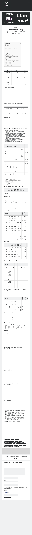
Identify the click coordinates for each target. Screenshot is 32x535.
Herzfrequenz (7, 44)
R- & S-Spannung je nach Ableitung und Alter (11, 52)
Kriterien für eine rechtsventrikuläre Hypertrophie (12, 60)
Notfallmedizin (21, 442)
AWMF (11, 37)
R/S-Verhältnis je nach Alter (9, 55)
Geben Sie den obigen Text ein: (8, 493)
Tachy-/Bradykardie (7, 45)
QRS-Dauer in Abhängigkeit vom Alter (10, 50)
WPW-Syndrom (16, 446)
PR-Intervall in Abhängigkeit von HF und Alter (11, 48)
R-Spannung (8, 53)
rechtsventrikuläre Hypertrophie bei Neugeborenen (12, 61)
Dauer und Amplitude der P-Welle (9, 49)
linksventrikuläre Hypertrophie (14, 442)
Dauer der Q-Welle (8, 57)
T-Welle (7, 59)
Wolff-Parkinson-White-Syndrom (10, 65)
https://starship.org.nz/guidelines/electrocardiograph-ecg (17, 40)
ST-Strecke (7, 58)
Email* (5, 480)
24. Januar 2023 (18, 33)
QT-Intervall (6, 51)
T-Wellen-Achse (7, 47)
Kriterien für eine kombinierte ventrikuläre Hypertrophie (13, 63)
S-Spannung (8, 54)
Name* (5, 476)
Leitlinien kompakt (11, 437)
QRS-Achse (6, 46)
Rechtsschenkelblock (8, 64)
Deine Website (6, 483)
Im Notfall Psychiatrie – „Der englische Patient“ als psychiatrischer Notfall (9, 451)
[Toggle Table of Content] (19, 43)
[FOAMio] (6, 9)
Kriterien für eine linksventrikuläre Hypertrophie (12, 62)
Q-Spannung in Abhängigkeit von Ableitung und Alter (12, 56)
